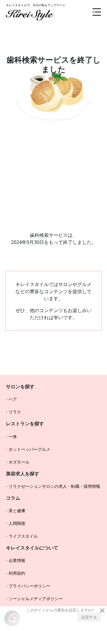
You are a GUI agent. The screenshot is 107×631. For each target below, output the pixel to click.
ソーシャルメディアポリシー (36, 598)
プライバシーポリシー (29, 586)
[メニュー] (92, 12)
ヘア (13, 399)
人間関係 (17, 523)
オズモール (19, 462)
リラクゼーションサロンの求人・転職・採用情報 (54, 486)
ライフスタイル (23, 536)
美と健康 (17, 510)
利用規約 (17, 573)
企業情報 (17, 560)
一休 (13, 436)
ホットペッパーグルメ (29, 449)
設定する (89, 617)
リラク (15, 412)
